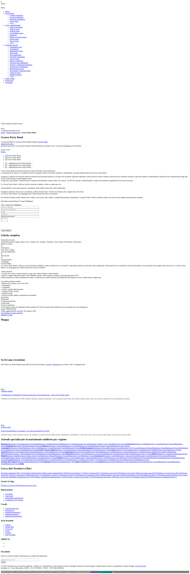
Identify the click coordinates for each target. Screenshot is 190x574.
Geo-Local (9, 529)
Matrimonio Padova (123, 462)
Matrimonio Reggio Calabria (102, 446)
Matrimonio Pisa (105, 460)
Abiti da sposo (6, 427)
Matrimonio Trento (36, 462)
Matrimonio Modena (145, 448)
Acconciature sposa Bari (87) (149, 473)
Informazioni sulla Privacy (14, 498)
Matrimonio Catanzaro (55, 446)
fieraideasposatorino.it (12, 512)
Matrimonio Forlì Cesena (129, 448)
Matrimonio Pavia (32, 454)
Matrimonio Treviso (151, 462)
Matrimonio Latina (136, 450)
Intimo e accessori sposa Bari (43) (170, 473)
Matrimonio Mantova (160, 452)
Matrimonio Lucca (75, 460)
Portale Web (9, 527)
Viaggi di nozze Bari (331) (124, 477)
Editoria (8, 525)
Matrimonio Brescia (94, 452)
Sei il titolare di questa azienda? (12, 313)
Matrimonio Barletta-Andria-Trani (29, 456)
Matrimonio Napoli (59, 448)
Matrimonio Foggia (61, 456)
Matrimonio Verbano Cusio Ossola (101, 444)
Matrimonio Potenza (34, 446)
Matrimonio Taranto (88, 456)
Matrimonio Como (107, 452)
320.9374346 (43, 142)
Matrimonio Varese (59, 454)
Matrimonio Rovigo (137, 462)
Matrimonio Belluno (110, 462)
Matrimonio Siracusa (169, 458)
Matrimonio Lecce (74, 456)
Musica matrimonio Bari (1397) (23, 477)
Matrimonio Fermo (110, 454)
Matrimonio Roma (161, 450)
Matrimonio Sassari (35, 458)
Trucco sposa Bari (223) (19, 475)
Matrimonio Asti (43, 444)
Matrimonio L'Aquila (153, 444)
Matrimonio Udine (103, 450)
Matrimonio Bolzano (23, 462)
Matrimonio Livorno (61, 460)
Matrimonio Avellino (16, 448)
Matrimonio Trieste (90, 450)
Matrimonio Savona (57, 452)
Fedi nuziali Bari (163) (132, 475)
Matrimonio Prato (131, 460)
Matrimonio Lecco (135, 452)
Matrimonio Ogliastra (49, 458)
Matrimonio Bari (11, 456)
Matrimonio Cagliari (109, 456)
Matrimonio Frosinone (122, 450)
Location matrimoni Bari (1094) (57, 473)
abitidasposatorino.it (12, 514)
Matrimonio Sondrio (46, 454)
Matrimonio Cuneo (68, 444)
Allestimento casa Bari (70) (51, 475)
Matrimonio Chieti (139, 444)
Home (3, 133)
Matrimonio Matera (20, 446)
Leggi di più (95, 572)
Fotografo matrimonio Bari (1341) (171, 475)
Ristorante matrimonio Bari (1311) (13, 473)
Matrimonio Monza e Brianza (16, 454)
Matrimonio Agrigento (69, 458)
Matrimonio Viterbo (174, 450)
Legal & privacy (140, 566)
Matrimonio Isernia (180, 454)
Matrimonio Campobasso (165, 454)
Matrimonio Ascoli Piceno (95, 454)
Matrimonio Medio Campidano (17, 458)
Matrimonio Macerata (124, 454)
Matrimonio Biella (55, 444)
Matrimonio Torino (14, 444)
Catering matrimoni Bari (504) (35, 473)
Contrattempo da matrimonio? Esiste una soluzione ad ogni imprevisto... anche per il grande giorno (35, 395)
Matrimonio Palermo (141, 458)
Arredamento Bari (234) (69, 475)
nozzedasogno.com (12, 508)
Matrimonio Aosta (91, 462)
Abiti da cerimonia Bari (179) (93, 473)
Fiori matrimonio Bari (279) (149, 475)
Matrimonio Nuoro (143, 456)
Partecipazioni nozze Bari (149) (104, 477)
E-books (8, 533)
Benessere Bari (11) (35, 475)
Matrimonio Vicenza (13, 464)
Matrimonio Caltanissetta (85, 458)
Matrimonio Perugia (56, 462)
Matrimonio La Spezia (42, 452)
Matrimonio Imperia (27, 452)
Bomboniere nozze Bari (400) (113, 475)
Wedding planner (7, 391)
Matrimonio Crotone (85, 446)
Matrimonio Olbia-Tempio (159, 456)
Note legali (9, 496)
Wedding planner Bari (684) (143, 477)
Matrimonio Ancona (79, 454)
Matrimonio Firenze (33, 460)
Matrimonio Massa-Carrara (90, 460)
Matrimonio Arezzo (19, 460)
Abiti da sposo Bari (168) (130, 473)
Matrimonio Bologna (100, 448)
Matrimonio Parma (158, 448)
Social (7, 531)
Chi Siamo (9, 494)
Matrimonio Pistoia (118, 460)
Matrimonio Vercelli (119, 444)
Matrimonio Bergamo (79, 452)
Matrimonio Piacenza (172, 448)
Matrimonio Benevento (31, 448)
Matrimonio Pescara (167, 444)
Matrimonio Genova (13, 452)
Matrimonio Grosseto (47, 460)
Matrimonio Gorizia (61, 450)
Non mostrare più (105, 572)
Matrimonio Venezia (165, 462)
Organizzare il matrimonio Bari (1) (165, 477)
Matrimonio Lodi (147, 452)
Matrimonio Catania (101, 458)
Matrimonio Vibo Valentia (121, 446)
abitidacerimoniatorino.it (13, 516)
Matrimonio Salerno (73, 448)
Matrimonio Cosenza (70, 446)
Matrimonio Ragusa (155, 458)
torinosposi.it (9, 510)
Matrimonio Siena (143, 460)
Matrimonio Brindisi (48, 456)
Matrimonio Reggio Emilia (16, 450)
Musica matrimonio (13, 133)
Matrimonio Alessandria (29, 444)
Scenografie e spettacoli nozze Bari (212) (79, 477)
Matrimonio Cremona (121, 452)
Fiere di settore (10, 535)
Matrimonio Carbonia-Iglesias (126, 456)
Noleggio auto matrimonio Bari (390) (90, 475)
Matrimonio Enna (114, 458)
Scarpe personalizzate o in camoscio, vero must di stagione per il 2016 (25, 431)
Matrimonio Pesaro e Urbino (142, 454)
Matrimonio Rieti (149, 450)
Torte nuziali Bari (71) (75, 473)
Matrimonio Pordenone (76, 450)
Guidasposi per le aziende (14, 500)
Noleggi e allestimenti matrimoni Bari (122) (49, 477)
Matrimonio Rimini (32, 450)
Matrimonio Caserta (46, 448)
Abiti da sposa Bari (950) (112, 473)
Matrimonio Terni (69, 462)
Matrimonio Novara (82, 444)
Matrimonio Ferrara (114, 448)
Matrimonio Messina (127, 458)
